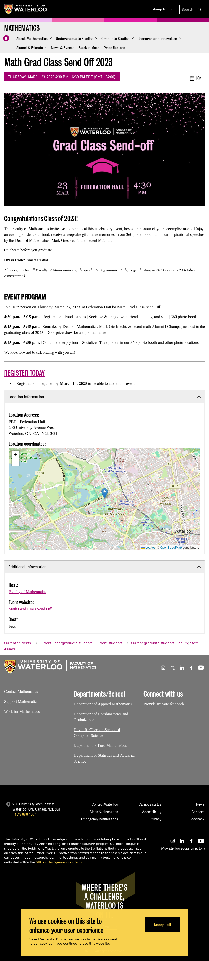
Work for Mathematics (22, 711)
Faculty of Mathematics (27, 591)
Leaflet (150, 547)
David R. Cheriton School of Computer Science (97, 732)
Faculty (182, 643)
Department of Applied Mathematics (103, 703)
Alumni (9, 649)
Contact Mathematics (21, 691)
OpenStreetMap (171, 547)
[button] (163, 9)
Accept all (162, 924)
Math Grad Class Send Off (30, 608)
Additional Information (27, 567)
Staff (194, 643)
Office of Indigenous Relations (59, 862)
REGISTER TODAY (24, 373)
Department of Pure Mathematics (100, 745)
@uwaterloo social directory (183, 848)
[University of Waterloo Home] (25, 9)
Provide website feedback (163, 703)
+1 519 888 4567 (24, 814)
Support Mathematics (21, 701)
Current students (17, 643)
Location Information (26, 397)
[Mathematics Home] (6, 38)
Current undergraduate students (66, 643)
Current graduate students (152, 643)
